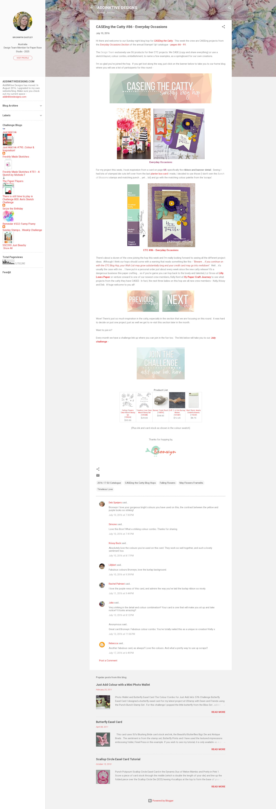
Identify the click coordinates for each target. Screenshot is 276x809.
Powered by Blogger (162, 800)
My (197, 277)
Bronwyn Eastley (23, 37)
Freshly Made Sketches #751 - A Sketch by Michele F (21, 173)
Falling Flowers (167, 482)
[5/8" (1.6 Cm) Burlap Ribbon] (177, 407)
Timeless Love (105, 489)
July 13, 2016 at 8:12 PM (121, 615)
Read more (218, 712)
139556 (128, 417)
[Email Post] (98, 476)
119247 (193, 415)
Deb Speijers (115, 502)
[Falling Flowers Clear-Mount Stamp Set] (128, 407)
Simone (113, 524)
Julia (111, 602)
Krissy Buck (115, 543)
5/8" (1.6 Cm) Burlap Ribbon (177, 411)
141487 (177, 415)
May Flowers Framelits (191, 482)
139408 (144, 415)
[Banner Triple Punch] (161, 407)
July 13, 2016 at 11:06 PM (122, 634)
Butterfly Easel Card (109, 722)
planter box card (159, 173)
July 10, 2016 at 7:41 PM (121, 533)
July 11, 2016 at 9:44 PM (121, 593)
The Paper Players (13, 181)
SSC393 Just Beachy (14, 245)
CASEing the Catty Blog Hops (140, 482)
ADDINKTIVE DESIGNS (117, 7)
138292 (161, 413)
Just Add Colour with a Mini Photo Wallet (123, 684)
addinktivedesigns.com (14, 96)
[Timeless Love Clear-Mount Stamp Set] (144, 407)
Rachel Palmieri (117, 583)
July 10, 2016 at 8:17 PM (121, 555)
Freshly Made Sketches (16, 156)
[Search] (230, 9)
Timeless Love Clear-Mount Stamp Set (144, 411)
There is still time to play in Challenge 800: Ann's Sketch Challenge (18, 199)
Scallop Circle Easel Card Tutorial (118, 759)
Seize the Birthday (13, 208)
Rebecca (113, 643)
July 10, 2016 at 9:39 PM (121, 574)
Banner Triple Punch (160, 410)
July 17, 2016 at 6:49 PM (121, 652)
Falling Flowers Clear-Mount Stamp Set (128, 412)
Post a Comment (108, 660)
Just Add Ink (10, 132)
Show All (7, 248)
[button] (223, 27)
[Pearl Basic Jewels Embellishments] (194, 407)
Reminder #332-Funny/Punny (19, 223)
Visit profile (23, 58)
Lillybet (112, 564)
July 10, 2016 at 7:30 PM (121, 515)
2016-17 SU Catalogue (109, 482)
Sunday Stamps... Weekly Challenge (22, 230)
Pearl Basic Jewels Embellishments (193, 411)
